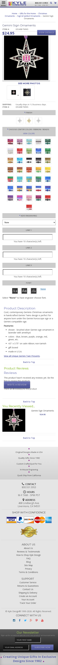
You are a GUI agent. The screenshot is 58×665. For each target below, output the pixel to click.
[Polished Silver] (38, 121)
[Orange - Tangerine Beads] (29, 170)
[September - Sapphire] (38, 151)
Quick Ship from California (29, 475)
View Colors (29, 133)
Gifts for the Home (28, 13)
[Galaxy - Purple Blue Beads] (47, 189)
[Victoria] (33, 291)
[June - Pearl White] (10, 151)
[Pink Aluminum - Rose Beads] (29, 198)
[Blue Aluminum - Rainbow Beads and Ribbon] (29, 189)
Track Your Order (28, 603)
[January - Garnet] (10, 142)
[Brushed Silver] (19, 121)
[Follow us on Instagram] (14, 620)
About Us (28, 548)
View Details (46, 32)
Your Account (27, 599)
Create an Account (28, 596)
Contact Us (28, 589)
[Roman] (15, 291)
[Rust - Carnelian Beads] (10, 170)
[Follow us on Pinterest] (36, 620)
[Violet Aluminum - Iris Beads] (10, 198)
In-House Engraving (29, 469)
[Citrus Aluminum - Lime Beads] (38, 170)
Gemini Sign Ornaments (42, 410)
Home (14, 13)
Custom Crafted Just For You (29, 463)
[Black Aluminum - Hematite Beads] (38, 161)
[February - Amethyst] (19, 142)
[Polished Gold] (29, 121)
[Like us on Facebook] (19, 620)
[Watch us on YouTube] (42, 620)
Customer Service (27, 582)
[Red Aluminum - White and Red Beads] (29, 208)
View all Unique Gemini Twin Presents (22, 356)
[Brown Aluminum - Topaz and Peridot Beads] (47, 161)
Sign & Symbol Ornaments (28, 16)
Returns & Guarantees (28, 585)
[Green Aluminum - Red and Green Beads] (10, 179)
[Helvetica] (24, 291)
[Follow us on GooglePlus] (31, 620)
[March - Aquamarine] (29, 142)
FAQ (28, 558)
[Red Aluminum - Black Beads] (47, 198)
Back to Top (29, 362)
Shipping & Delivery (28, 592)
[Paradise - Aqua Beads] (19, 179)
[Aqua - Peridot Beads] (29, 179)
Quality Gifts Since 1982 (29, 458)
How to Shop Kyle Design (28, 555)
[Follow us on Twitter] (25, 620)
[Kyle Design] (17, 4)
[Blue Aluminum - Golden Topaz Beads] (19, 189)
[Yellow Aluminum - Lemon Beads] (47, 170)
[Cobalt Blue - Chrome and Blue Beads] (10, 189)
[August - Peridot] (29, 151)
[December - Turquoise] (19, 161)
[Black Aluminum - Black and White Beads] (29, 161)
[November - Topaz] (10, 161)
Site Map (28, 565)
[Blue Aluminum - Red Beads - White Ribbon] (38, 189)
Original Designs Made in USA (29, 452)
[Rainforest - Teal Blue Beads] (38, 179)
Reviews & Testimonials (28, 551)
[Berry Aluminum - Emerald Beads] (38, 198)
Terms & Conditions (28, 572)
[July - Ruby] (19, 151)
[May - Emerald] (47, 142)
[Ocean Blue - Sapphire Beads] (47, 179)
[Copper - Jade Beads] (19, 170)
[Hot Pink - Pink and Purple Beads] (19, 198)
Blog (28, 561)
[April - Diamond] (38, 142)
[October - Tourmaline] (47, 151)
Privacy (28, 568)
